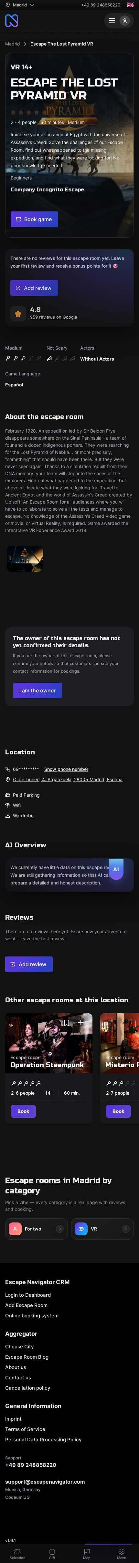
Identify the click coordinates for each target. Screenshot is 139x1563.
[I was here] (80, 1022)
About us (15, 1367)
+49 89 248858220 (100, 4)
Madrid (12, 43)
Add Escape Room (26, 1305)
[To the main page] (11, 20)
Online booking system (32, 1316)
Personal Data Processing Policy (43, 1439)
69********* (26, 769)
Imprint (13, 1419)
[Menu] (119, 20)
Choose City (19, 1346)
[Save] (66, 1022)
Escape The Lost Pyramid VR (61, 43)
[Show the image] (25, 559)
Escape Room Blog (26, 1357)
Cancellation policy (27, 1388)
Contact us (18, 1377)
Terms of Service (25, 1429)
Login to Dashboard (28, 1295)
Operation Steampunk (47, 1065)
